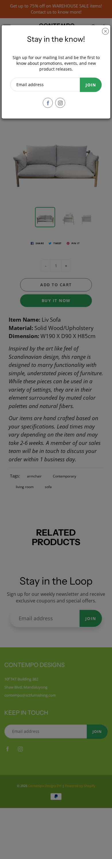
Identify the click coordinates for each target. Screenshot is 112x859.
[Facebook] (48, 103)
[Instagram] (60, 103)
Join (91, 85)
